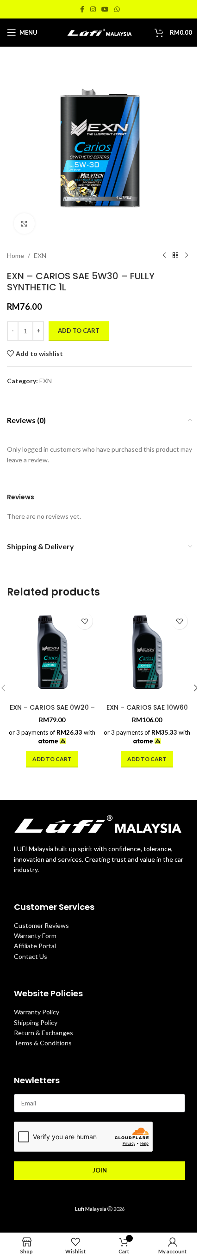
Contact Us (30, 956)
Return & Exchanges (43, 1033)
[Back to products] (175, 255)
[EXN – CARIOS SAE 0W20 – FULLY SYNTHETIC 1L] (52, 653)
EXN (40, 255)
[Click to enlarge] (24, 223)
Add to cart (79, 330)
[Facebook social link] (81, 9)
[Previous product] (164, 255)
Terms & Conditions (43, 1043)
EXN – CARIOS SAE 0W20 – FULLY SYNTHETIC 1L (52, 712)
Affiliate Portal (35, 946)
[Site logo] (99, 32)
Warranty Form (35, 935)
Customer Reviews (41, 925)
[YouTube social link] (105, 9)
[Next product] (186, 255)
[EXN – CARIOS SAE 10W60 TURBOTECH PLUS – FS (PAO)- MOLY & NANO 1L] (147, 653)
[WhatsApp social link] (117, 9)
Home (15, 255)
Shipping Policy (35, 1022)
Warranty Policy (36, 1012)
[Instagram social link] (93, 9)
